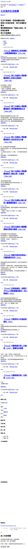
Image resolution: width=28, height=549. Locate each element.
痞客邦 (9, 64)
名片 (4, 44)
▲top (2, 69)
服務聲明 (16, 529)
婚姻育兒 (12, 38)
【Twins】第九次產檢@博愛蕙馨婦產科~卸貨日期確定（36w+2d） (15, 78)
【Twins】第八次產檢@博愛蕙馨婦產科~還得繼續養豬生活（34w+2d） (15, 108)
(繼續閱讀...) (4, 61)
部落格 (5, 43)
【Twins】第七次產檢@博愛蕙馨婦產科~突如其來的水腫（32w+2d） (15, 139)
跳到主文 (3, 15)
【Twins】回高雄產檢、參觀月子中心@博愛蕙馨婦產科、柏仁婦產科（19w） (15, 290)
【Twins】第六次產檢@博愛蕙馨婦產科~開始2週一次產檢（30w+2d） (15, 173)
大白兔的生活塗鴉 (10, 11)
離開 (8, 546)
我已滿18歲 (3, 546)
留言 (13, 64)
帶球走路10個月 (13, 67)
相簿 (4, 41)
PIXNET (6, 528)
